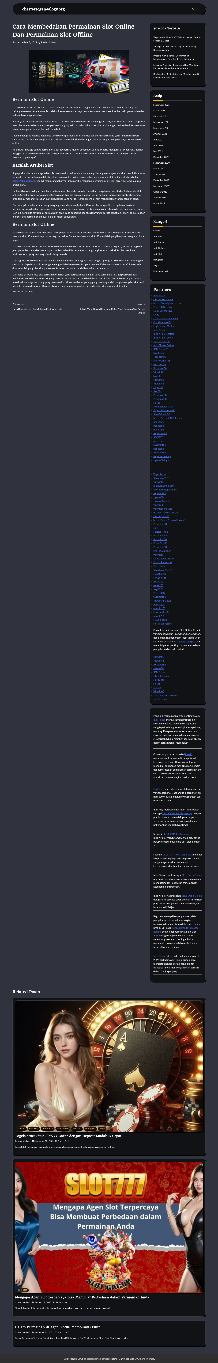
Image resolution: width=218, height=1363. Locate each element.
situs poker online (163, 299)
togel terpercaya (162, 456)
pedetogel (158, 421)
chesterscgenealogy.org (43, 8)
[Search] (193, 9)
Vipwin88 (158, 371)
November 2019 (161, 185)
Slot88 (157, 375)
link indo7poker (162, 550)
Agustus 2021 (160, 133)
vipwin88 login (161, 460)
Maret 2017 (159, 203)
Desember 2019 (161, 180)
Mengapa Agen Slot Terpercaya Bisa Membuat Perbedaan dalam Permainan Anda (82, 1297)
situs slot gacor (161, 675)
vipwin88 (158, 497)
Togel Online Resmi (163, 558)
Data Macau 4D (162, 322)
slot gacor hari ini (162, 623)
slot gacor (158, 259)
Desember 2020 (161, 157)
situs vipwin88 (161, 516)
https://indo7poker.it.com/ (167, 303)
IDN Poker (159, 295)
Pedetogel (159, 604)
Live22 (188, 754)
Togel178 (158, 387)
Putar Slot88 (160, 543)
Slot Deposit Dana (163, 406)
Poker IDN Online (163, 306)
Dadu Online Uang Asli (165, 318)
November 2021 (161, 122)
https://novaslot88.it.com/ (167, 417)
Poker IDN (159, 592)
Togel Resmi (159, 474)
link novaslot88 (161, 360)
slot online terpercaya (165, 695)
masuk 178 (159, 608)
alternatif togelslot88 (165, 489)
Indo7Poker (159, 329)
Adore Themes (146, 1358)
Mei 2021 (158, 151)
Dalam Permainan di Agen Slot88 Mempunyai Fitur (57, 1327)
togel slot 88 (160, 433)
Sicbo (156, 314)
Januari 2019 (159, 197)
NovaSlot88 (159, 573)
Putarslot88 (160, 368)
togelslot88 (159, 444)
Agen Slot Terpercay (188, 641)
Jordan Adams (48, 42)
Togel (156, 265)
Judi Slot (28, 291)
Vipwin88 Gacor (162, 600)
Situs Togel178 (161, 477)
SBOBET (158, 437)
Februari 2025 (160, 116)
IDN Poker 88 (160, 348)
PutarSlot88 (160, 523)
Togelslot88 (159, 356)
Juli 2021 (157, 139)
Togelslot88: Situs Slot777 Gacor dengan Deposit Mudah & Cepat (68, 1136)
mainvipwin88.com (163, 485)
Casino (156, 230)
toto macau (159, 364)
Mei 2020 (158, 168)
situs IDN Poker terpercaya (177, 833)
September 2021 (161, 128)
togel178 (158, 581)
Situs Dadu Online (192, 875)
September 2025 (161, 104)
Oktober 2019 (160, 191)
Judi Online (159, 248)
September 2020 (161, 162)
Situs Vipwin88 (161, 414)
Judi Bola (157, 236)
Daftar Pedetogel (162, 562)
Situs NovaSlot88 (162, 569)
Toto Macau (159, 566)
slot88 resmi (160, 698)
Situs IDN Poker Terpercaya (177, 813)
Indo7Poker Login (163, 337)
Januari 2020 (159, 174)
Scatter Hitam (161, 531)
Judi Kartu (158, 242)
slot (155, 527)
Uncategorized (160, 271)
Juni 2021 (158, 145)
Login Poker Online (163, 326)
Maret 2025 (159, 110)
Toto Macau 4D (161, 341)
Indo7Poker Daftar (163, 333)
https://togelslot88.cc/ (165, 512)
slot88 (156, 402)
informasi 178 (161, 612)
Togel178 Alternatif (164, 410)
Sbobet (157, 687)
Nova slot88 (160, 619)
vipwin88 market (162, 500)
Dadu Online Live (162, 310)
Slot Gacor (159, 352)
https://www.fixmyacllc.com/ (169, 520)
